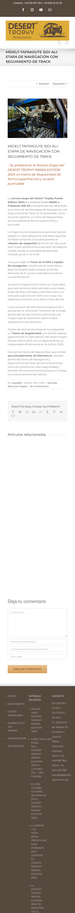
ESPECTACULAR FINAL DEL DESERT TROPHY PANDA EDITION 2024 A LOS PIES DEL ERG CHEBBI (37, 758)
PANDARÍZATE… (14, 738)
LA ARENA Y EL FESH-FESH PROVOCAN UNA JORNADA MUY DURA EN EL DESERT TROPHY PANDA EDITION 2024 (37, 851)
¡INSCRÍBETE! (14, 703)
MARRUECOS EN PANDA (14, 726)
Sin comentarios (39, 386)
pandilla (17, 382)
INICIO (12, 696)
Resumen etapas (17, 386)
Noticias (52, 382)
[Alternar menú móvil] (67, 43)
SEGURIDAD (14, 745)
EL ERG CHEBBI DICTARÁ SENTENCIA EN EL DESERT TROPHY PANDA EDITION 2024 (37, 800)
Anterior (44, 83)
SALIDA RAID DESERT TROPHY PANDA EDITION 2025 (36, 720)
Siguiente (58, 83)
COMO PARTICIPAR (14, 713)
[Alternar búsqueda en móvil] (59, 43)
